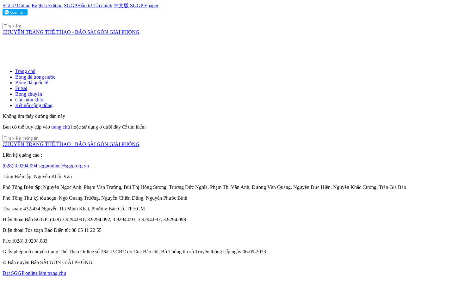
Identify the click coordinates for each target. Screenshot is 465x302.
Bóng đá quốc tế (31, 82)
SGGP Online (16, 5)
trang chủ (60, 127)
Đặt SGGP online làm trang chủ (34, 273)
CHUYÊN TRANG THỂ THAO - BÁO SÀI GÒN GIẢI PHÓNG (71, 32)
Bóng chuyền (28, 94)
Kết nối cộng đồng (34, 105)
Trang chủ (25, 71)
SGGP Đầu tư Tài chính (88, 5)
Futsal (21, 88)
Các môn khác (29, 99)
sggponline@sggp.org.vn (64, 165)
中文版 (121, 5)
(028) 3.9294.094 (21, 165)
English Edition (47, 5)
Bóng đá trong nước (35, 77)
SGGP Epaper (144, 5)
